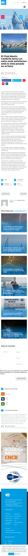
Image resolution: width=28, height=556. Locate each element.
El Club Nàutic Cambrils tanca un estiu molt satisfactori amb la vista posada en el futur (14, 61)
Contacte (7, 528)
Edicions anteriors (9, 530)
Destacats (12, 17)
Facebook (10, 541)
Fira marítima (17, 516)
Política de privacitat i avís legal (13, 532)
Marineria (16, 518)
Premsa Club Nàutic (10, 73)
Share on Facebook (7, 80)
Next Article (23, 193)
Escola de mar (9, 516)
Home (3, 23)
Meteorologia (8, 520)
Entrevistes (17, 514)
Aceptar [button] (11, 553)
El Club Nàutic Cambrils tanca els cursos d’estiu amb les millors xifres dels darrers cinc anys (13, 249)
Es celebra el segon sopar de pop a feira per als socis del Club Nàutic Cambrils (13, 292)
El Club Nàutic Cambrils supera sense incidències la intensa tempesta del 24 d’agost (13, 228)
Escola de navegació (22, 427)
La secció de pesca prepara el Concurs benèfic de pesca (13, 313)
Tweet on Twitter (18, 80)
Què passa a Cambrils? (8, 523)
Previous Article (5, 193)
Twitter (10, 544)
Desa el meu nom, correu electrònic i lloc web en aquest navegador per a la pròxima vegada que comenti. (14, 372)
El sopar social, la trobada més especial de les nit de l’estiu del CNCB (13, 270)
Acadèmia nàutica (9, 427)
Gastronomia (8, 518)
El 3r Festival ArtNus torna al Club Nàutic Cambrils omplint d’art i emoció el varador (12, 334)
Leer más (17, 554)
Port (3, 21)
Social (15, 524)
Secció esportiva (18, 522)
